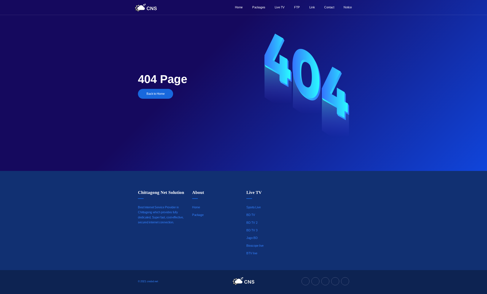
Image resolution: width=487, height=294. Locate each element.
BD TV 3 (251, 230)
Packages (258, 7)
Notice (348, 7)
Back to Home (155, 93)
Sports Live (253, 207)
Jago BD (252, 237)
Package (198, 215)
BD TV (250, 215)
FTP (297, 7)
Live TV (280, 7)
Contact (329, 7)
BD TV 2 (251, 222)
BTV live (251, 253)
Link (312, 7)
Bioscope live (255, 245)
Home (239, 7)
